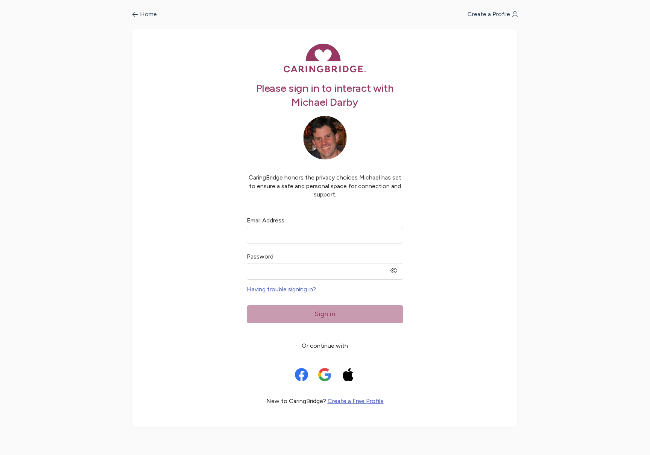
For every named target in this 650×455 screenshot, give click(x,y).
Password (260, 256)
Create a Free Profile (356, 401)
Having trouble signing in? (281, 289)
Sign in (324, 314)
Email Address (265, 220)
